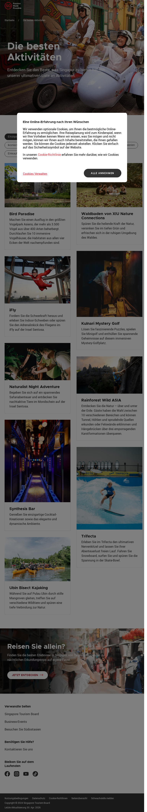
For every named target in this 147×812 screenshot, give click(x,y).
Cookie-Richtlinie (49, 155)
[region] (72, 147)
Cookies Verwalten (35, 174)
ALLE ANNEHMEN (102, 173)
